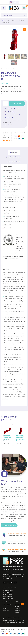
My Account (6, 610)
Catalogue (17, 610)
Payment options (7, 594)
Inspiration (19, 604)
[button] (24, 29)
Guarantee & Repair (8, 596)
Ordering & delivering (8, 590)
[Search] (25, 15)
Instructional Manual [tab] (14, 162)
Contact (17, 612)
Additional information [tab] (14, 157)
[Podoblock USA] (14, 8)
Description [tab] (14, 152)
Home (7, 20)
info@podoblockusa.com (17, 622)
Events (17, 606)
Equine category (7, 604)
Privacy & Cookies (5, 631)
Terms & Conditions (8, 598)
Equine (13, 20)
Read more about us (9, 525)
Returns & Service (7, 592)
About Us (17, 608)
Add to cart (18, 103)
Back (3, 20)
